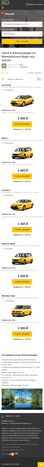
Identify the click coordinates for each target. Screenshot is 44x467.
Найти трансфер (22, 41)
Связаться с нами (35, 4)
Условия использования (10, 447)
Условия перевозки (34, 72)
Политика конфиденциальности (13, 450)
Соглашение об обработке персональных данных (20, 444)
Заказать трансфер (22, 124)
